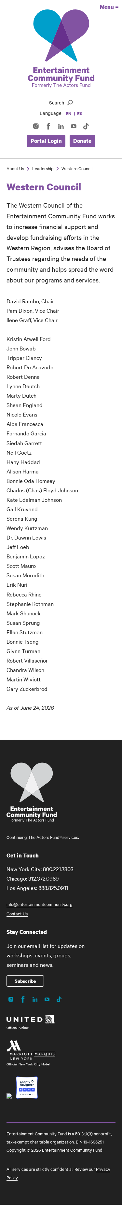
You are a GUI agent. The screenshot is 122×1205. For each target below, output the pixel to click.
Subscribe (25, 981)
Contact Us (17, 913)
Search (56, 102)
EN (69, 113)
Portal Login (46, 140)
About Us (15, 168)
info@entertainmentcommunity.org (40, 904)
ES (79, 113)
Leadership (43, 168)
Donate (82, 140)
